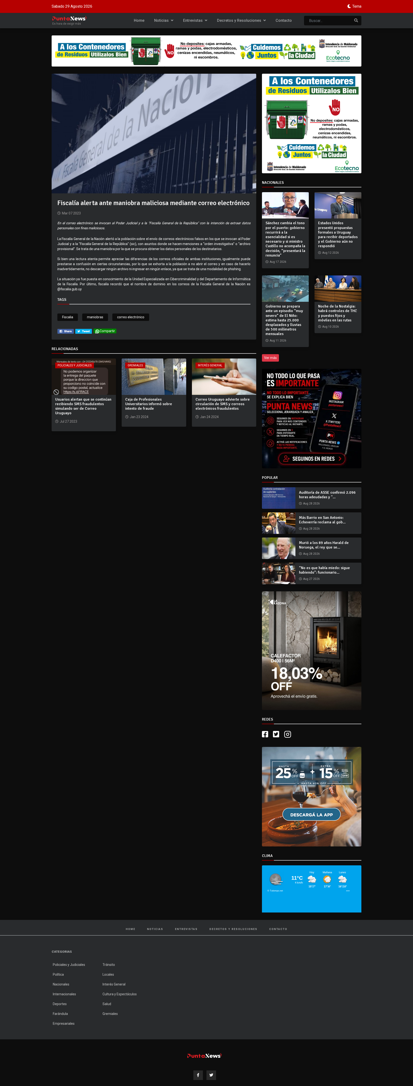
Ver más (270, 358)
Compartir (107, 331)
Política (58, 974)
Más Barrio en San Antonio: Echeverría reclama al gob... (322, 520)
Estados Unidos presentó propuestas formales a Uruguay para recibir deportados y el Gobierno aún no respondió (338, 234)
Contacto (284, 20)
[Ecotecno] (206, 51)
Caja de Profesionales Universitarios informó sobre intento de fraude (148, 404)
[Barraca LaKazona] (311, 650)
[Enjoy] (311, 796)
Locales (108, 974)
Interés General (210, 365)
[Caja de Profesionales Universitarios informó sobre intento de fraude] (154, 376)
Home (139, 20)
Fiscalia (67, 317)
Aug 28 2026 (311, 503)
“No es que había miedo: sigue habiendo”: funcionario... (324, 570)
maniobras (95, 317)
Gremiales (135, 365)
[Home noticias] (205, 1055)
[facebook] (65, 331)
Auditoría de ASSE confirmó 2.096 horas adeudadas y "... (327, 494)
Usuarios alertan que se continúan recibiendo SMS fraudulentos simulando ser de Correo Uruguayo (83, 406)
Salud (107, 1004)
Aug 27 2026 (311, 579)
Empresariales (64, 1023)
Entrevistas (193, 20)
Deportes (60, 1004)
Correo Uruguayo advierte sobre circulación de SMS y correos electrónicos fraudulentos (223, 404)
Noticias (162, 20)
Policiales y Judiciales (75, 365)
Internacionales (64, 994)
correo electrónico (130, 317)
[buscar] (356, 20)
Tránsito (109, 965)
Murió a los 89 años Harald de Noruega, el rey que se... (324, 545)
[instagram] (288, 734)
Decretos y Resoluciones (239, 20)
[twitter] (83, 331)
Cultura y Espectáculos (120, 994)
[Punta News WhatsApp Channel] (311, 418)
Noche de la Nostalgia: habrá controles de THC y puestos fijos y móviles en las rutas (337, 313)
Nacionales (61, 984)
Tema (356, 6)
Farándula (60, 1014)
